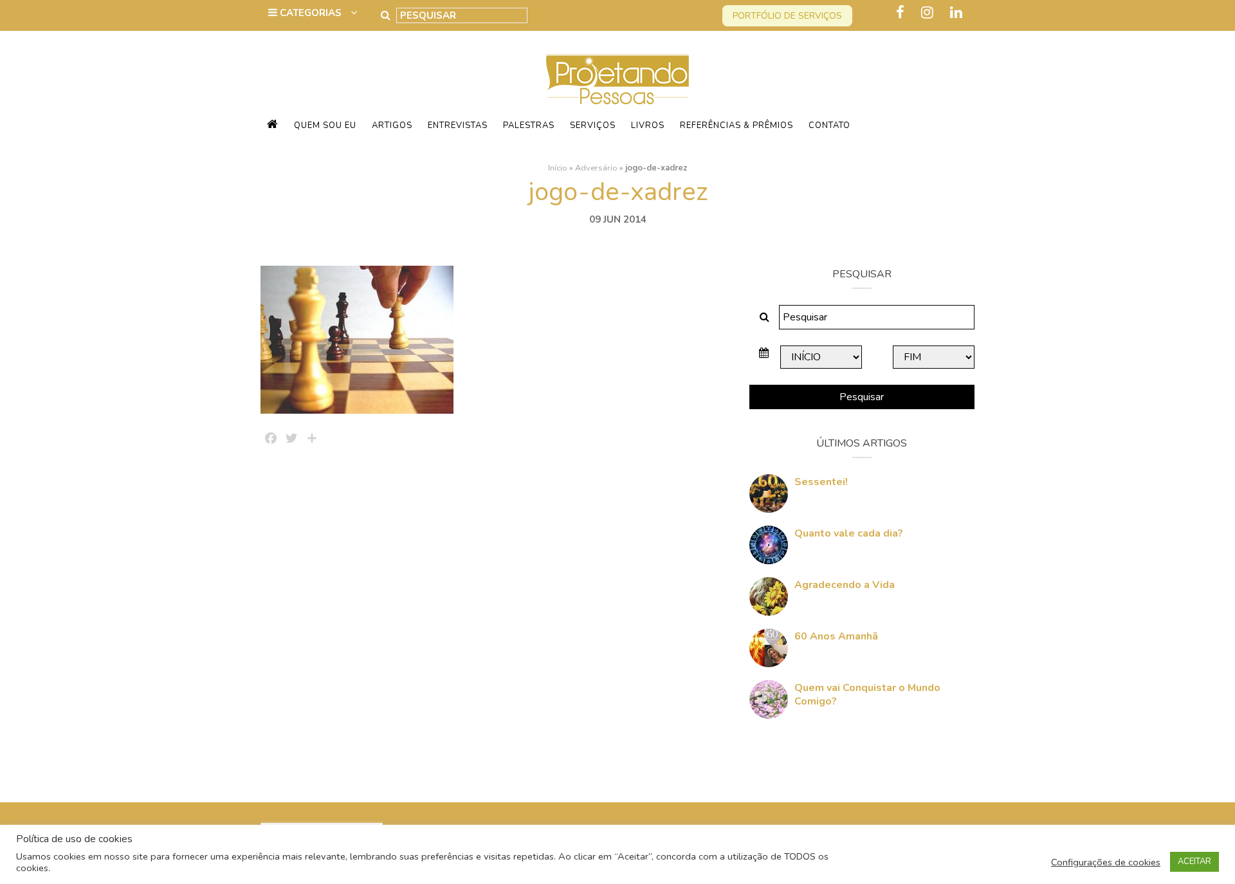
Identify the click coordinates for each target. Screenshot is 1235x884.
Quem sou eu (325, 125)
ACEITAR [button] (1194, 861)
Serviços (593, 125)
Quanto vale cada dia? (848, 533)
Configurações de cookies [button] (1105, 862)
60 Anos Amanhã (836, 636)
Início (557, 168)
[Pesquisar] (385, 15)
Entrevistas (458, 125)
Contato (829, 125)
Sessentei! (821, 482)
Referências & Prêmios (736, 125)
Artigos (392, 125)
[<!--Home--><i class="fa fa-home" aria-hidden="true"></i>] (273, 125)
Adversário (596, 168)
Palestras (528, 125)
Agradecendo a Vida (844, 585)
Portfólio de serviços (787, 16)
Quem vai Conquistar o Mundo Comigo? (867, 694)
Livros (647, 125)
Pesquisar (861, 397)
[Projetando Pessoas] (617, 78)
